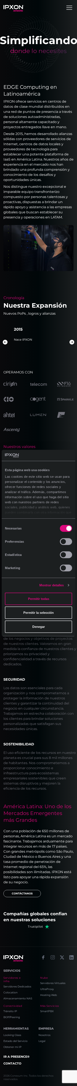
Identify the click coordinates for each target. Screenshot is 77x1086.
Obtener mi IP (12, 1047)
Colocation (10, 992)
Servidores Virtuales (52, 983)
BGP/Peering (11, 1017)
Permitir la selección (38, 612)
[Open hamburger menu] (69, 7)
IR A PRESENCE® (16, 1057)
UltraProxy (47, 989)
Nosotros (44, 1035)
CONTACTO (12, 1063)
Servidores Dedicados (17, 986)
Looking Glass (12, 1035)
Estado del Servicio (15, 1041)
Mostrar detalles (51, 585)
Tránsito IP (10, 1011)
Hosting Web (48, 995)
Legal (41, 1041)
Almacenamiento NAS (17, 998)
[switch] (66, 541)
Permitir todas (38, 599)
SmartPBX (47, 1011)
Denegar (38, 626)
